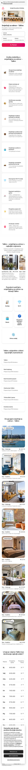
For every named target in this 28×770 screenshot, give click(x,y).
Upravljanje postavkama (13, 760)
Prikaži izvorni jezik (7, 3)
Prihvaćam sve (13, 751)
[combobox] (13, 35)
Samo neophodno (13, 756)
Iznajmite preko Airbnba (17, 8)
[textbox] (7, 40)
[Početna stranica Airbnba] (3, 8)
